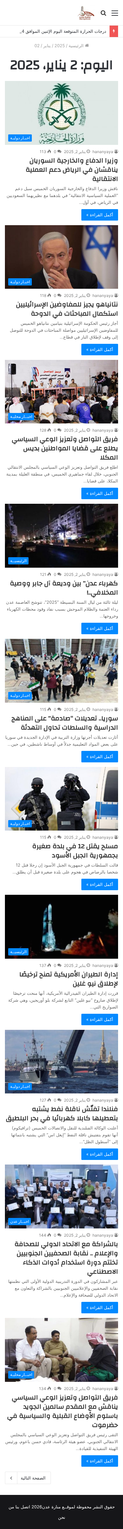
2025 (59, 45)
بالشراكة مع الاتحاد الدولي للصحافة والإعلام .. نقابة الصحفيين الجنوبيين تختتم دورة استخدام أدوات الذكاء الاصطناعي (66, 1258)
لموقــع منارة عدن (58, 1506)
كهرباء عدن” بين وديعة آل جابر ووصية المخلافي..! (64, 587)
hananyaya (102, 151)
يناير (47, 45)
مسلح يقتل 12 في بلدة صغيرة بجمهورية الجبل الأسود (75, 850)
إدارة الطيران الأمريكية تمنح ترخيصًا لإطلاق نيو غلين (68, 979)
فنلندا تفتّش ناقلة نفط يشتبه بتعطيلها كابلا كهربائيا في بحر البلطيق (62, 1113)
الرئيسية (77, 45)
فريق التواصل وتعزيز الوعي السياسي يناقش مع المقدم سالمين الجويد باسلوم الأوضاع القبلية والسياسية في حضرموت (62, 1411)
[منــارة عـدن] (85, 13)
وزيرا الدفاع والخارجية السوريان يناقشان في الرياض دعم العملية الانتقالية (72, 169)
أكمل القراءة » (99, 214)
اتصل (25, 1506)
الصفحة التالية (33, 1477)
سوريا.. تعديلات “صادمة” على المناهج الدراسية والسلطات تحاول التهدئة (64, 723)
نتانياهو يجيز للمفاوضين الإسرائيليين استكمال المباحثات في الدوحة (67, 309)
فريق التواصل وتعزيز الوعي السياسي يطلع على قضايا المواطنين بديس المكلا (65, 448)
